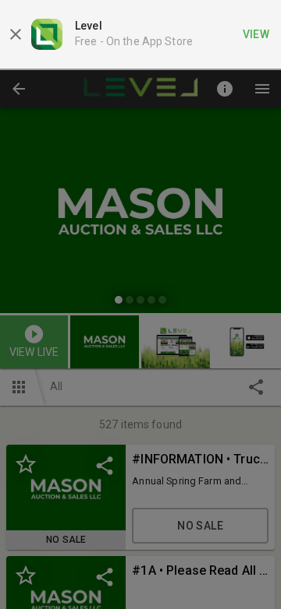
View (256, 34)
